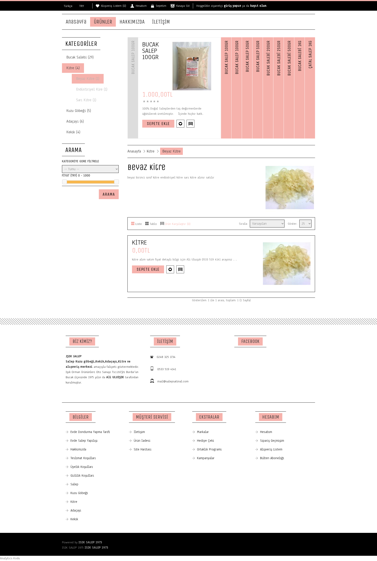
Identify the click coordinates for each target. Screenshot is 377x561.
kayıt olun (258, 6)
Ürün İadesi (142, 440)
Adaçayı (75, 510)
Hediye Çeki (205, 440)
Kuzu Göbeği (79, 493)
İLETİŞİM (161, 22)
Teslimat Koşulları (83, 458)
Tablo (153, 224)
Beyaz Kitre (171, 151)
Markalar (203, 432)
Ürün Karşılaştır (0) (177, 224)
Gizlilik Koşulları (82, 475)
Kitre (150, 151)
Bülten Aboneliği (272, 458)
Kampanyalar (205, 458)
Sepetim (161, 6)
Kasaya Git (183, 6)
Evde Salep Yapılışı (84, 440)
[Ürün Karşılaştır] (190, 124)
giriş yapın (232, 6)
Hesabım (141, 6)
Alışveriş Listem (271, 449)
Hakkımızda (78, 449)
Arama (109, 194)
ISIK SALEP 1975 (90, 542)
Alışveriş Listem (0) (113, 6)
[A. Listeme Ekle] (180, 124)
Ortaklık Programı (209, 449)
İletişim (139, 432)
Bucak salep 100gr (150, 50)
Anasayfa (76, 22)
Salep (74, 484)
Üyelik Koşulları (81, 467)
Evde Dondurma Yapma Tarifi (90, 432)
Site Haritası (142, 449)
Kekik (74, 519)
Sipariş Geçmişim (272, 440)
